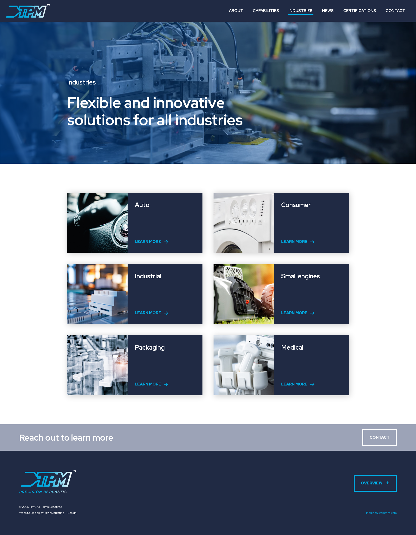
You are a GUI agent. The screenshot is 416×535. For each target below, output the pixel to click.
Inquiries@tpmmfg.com (381, 513)
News (328, 10)
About (236, 10)
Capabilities (266, 10)
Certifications (359, 10)
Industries (300, 10)
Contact (395, 10)
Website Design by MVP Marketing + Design (48, 513)
